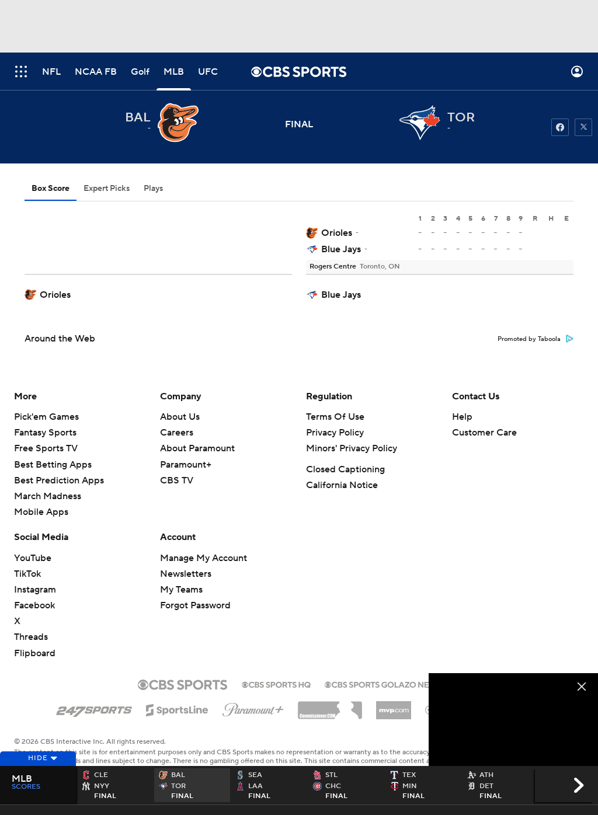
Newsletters (185, 574)
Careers (176, 432)
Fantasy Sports (45, 432)
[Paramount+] (253, 707)
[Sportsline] (177, 708)
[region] (513, 720)
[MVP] (393, 706)
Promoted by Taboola (529, 339)
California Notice (342, 485)
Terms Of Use (335, 417)
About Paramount (197, 448)
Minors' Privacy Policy (351, 448)
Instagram (35, 589)
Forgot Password (195, 605)
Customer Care (484, 432)
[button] (21, 71)
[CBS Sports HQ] (276, 683)
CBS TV (176, 480)
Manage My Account (203, 558)
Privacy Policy (335, 432)
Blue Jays (341, 249)
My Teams (181, 589)
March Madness (47, 496)
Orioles (336, 233)
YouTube (32, 558)
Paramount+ (185, 465)
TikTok (27, 574)
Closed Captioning (345, 469)
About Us (180, 417)
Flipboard (34, 653)
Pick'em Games (46, 417)
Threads (31, 637)
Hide (38, 758)
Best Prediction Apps (59, 480)
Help (462, 417)
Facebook (34, 605)
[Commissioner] (330, 706)
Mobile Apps (41, 512)
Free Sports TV (46, 448)
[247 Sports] (94, 708)
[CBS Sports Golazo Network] (392, 683)
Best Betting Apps (53, 465)
